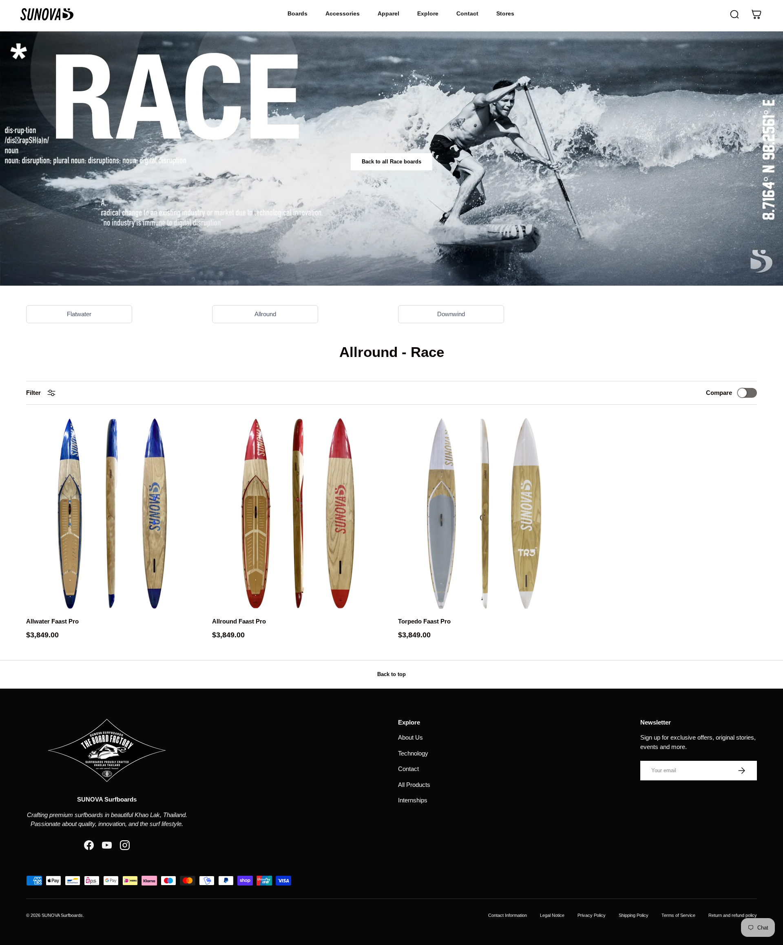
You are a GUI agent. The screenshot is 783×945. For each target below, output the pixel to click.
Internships (412, 800)
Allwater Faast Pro (52, 621)
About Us (410, 737)
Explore (427, 13)
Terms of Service (678, 915)
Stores (505, 13)
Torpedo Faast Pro (424, 621)
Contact (467, 13)
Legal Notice (552, 915)
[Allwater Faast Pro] (112, 513)
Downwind (451, 314)
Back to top (391, 674)
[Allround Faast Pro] (298, 513)
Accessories (342, 13)
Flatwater (79, 314)
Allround (265, 314)
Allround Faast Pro (239, 621)
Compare (719, 392)
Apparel (388, 13)
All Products (414, 784)
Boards (297, 13)
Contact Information (507, 915)
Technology (413, 753)
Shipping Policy (633, 915)
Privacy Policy (591, 915)
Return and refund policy (732, 915)
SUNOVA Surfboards (62, 915)
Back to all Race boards (391, 162)
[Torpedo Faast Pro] (484, 513)
